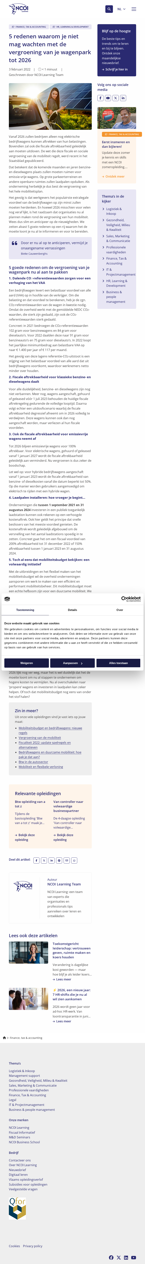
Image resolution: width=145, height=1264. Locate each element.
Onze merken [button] (18, 1120)
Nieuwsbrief (17, 1170)
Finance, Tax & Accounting (116, 260)
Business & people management (115, 297)
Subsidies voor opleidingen (28, 1184)
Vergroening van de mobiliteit (40, 738)
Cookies (14, 1246)
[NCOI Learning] (28, 9)
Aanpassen (70, 663)
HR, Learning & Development (116, 283)
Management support (24, 1076)
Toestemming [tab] (25, 610)
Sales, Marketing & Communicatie (118, 238)
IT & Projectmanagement (121, 272)
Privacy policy (32, 1246)
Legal (12, 1100)
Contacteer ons (20, 1160)
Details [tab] (72, 610)
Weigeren (26, 663)
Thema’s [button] (15, 1063)
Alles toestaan (118, 663)
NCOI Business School (24, 1142)
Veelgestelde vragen (23, 1189)
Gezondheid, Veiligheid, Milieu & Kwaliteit (118, 225)
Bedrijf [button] (14, 1153)
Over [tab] (119, 610)
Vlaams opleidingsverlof (26, 1179)
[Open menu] (132, 9)
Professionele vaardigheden (116, 249)
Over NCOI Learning (23, 1165)
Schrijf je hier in (117, 69)
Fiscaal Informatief (22, 1132)
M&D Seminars (19, 1137)
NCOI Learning (19, 1128)
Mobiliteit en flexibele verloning (41, 767)
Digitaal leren (18, 1175)
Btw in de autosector (33, 762)
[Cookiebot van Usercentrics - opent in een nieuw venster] (124, 599)
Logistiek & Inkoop (114, 211)
